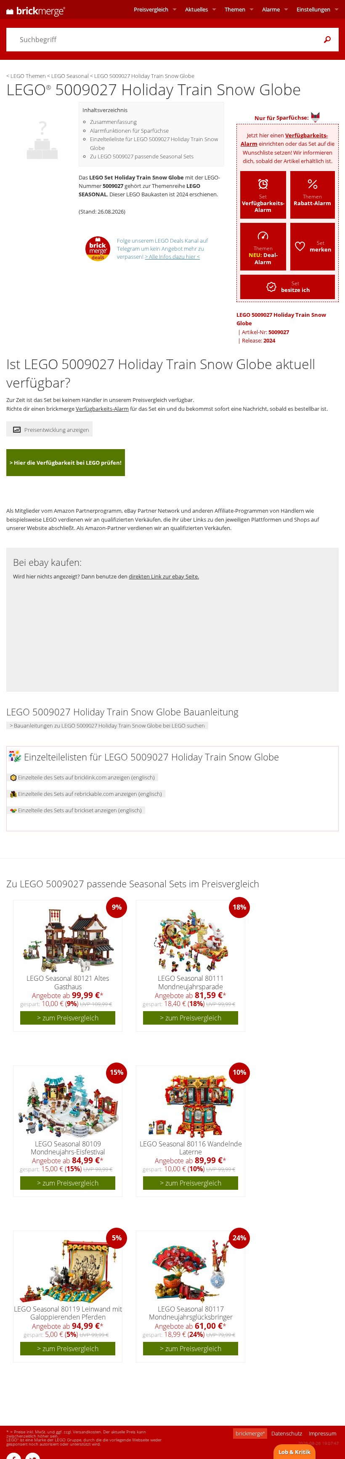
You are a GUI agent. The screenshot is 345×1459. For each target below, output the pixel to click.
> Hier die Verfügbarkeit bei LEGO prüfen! (66, 462)
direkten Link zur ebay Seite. (164, 576)
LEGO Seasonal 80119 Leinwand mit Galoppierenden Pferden (68, 1313)
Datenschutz (286, 1433)
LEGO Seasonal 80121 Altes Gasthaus (68, 982)
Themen (235, 9)
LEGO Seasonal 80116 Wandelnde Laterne (191, 1147)
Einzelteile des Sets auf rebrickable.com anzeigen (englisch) (89, 794)
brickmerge (250, 1433)
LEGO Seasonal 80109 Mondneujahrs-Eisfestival (68, 1147)
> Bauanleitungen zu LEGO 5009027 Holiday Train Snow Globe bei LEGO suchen (107, 725)
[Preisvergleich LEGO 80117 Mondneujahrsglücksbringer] (191, 1271)
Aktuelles (196, 9)
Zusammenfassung (113, 122)
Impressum (322, 1433)
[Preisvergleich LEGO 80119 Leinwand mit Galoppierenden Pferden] (68, 1271)
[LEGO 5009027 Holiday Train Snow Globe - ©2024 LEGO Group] (42, 135)
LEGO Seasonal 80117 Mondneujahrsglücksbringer (191, 1313)
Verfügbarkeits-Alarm (102, 408)
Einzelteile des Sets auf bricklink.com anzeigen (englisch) (86, 777)
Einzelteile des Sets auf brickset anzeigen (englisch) (79, 810)
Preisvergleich (151, 9)
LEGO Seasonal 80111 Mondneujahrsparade (191, 982)
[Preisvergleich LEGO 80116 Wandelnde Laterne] (191, 1106)
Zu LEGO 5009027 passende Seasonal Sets (142, 156)
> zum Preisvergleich (67, 1018)
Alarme (271, 9)
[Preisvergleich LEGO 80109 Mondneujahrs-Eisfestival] (68, 1106)
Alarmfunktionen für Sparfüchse (129, 130)
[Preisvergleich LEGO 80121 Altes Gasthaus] (68, 940)
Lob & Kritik (294, 1452)
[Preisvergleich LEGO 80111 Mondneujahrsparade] (191, 940)
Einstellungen (313, 9)
